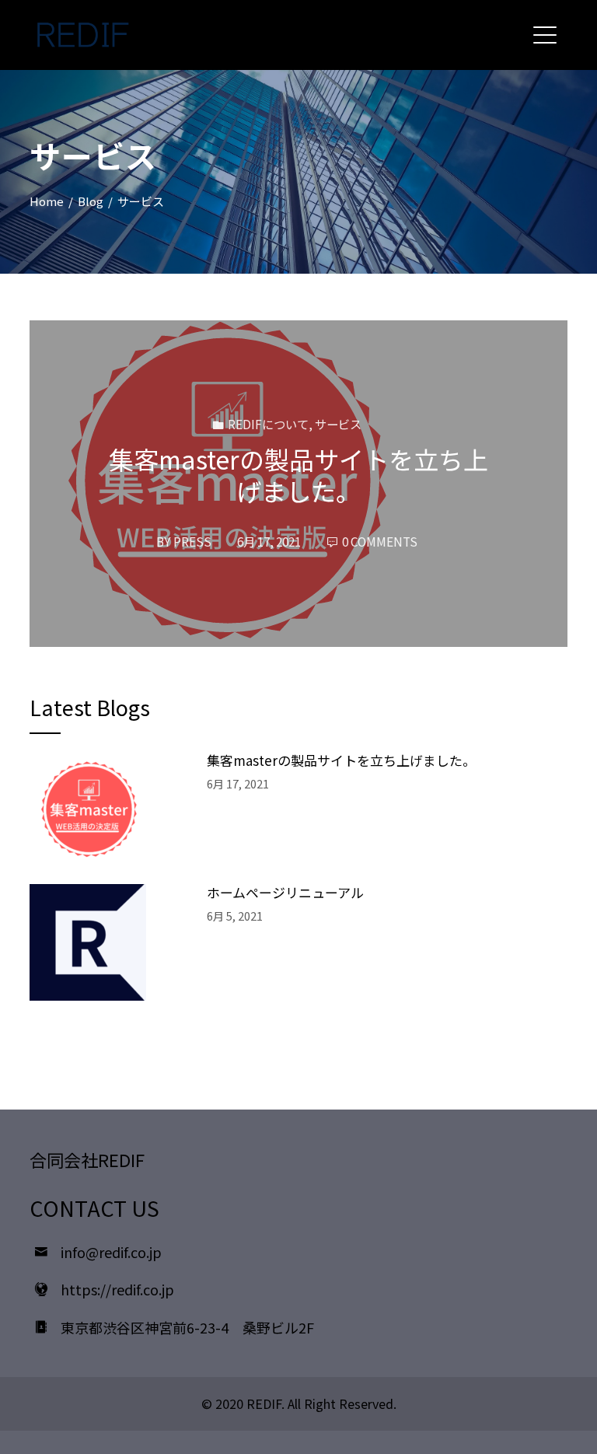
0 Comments (379, 541)
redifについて (268, 423)
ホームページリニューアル (285, 892)
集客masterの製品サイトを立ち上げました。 (298, 475)
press (192, 541)
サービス (338, 423)
